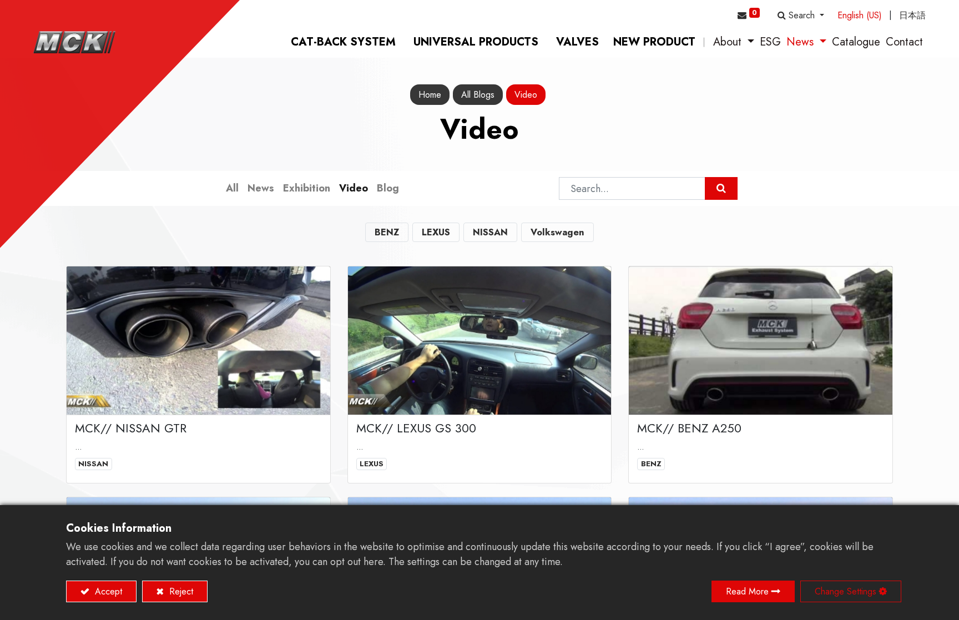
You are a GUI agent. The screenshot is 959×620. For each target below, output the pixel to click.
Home (429, 94)
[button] (801, 15)
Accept (107, 591)
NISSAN (93, 463)
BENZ (651, 463)
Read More (747, 591)
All (232, 188)
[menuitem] (343, 42)
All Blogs (477, 94)
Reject (179, 591)
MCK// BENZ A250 (689, 428)
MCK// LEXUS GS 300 (416, 428)
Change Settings (845, 591)
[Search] (721, 188)
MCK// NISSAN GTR (130, 428)
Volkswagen (557, 232)
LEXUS (371, 463)
